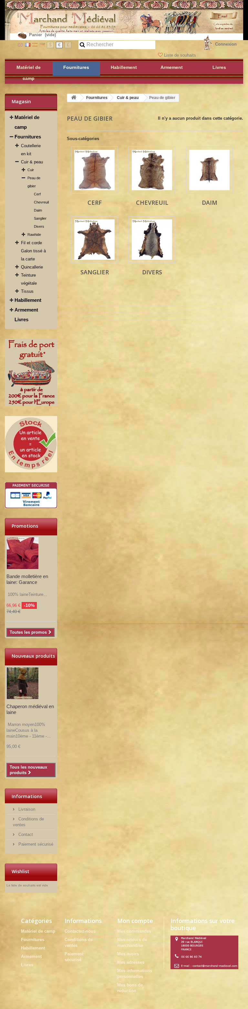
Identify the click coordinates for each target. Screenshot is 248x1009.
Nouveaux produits (33, 656)
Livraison (26, 809)
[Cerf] (94, 170)
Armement (26, 310)
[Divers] (152, 239)
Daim (38, 210)
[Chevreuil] (152, 170)
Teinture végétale (29, 279)
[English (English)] (20, 44)
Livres (21, 319)
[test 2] (31, 444)
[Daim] (209, 170)
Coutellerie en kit (31, 149)
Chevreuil (41, 202)
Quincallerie (32, 267)
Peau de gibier (33, 182)
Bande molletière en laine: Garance (27, 579)
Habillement (28, 300)
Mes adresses (130, 962)
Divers (39, 226)
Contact (25, 834)
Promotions (25, 526)
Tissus (27, 291)
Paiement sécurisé (35, 844)
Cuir (30, 170)
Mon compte (135, 921)
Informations (27, 796)
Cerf (37, 194)
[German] (42, 44)
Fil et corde (31, 242)
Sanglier (40, 218)
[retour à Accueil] (73, 98)
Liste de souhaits (180, 55)
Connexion (226, 44)
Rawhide (34, 234)
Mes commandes (134, 931)
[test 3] (31, 495)
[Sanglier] (94, 239)
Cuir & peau (32, 161)
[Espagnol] (34, 44)
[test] (31, 372)
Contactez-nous (80, 931)
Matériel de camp (27, 122)
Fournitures (28, 136)
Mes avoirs (128, 953)
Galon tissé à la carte (33, 254)
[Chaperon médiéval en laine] (22, 683)
